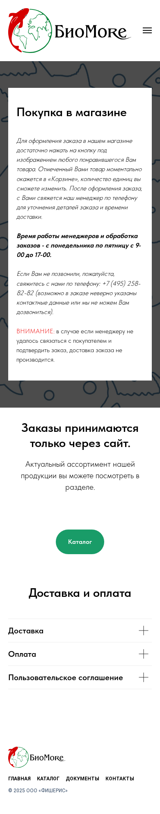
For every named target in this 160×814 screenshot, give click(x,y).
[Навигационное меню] (147, 30)
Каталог (48, 779)
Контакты (119, 779)
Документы (82, 779)
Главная (19, 779)
